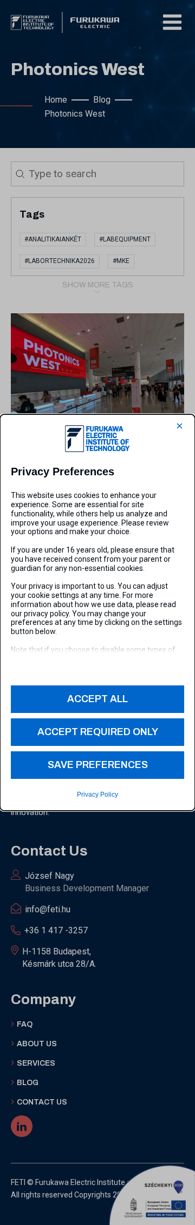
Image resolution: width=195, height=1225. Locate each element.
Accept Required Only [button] (97, 731)
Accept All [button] (97, 699)
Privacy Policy (97, 794)
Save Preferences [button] (98, 764)
